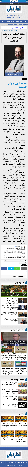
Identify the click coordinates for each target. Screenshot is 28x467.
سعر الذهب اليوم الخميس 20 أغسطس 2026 (7, 425)
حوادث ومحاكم (17, 379)
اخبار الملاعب (17, 27)
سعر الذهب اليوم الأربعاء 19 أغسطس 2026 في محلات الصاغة (20, 440)
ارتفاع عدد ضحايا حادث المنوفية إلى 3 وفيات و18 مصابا (10, 405)
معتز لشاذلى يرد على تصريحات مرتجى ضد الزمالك (14, 260)
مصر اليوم (19, 282)
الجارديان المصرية (22, 262)
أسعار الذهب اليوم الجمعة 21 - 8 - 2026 (20, 424)
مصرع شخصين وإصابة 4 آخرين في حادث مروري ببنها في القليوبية (9, 384)
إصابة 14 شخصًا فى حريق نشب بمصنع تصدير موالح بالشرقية (10, 398)
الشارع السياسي (17, 330)
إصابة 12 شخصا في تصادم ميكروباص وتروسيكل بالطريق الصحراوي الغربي (10, 391)
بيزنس (21, 414)
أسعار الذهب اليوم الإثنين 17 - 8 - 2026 (7, 438)
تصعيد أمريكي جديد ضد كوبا (18, 24)
